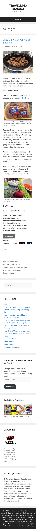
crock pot (22, 264)
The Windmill (9, 342)
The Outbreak (9, 345)
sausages (27, 267)
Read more (9, 236)
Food (7, 262)
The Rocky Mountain (12, 348)
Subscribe (10, 387)
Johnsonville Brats (22, 98)
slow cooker (7, 270)
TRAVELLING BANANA (18, 7)
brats (7, 264)
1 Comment (9, 273)
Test (5, 304)
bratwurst (14, 264)
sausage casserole (16, 267)
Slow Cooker (15, 262)
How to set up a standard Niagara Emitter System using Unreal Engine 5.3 (17, 309)
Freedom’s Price (10, 339)
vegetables (17, 270)
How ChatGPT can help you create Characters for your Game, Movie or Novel (17, 333)
